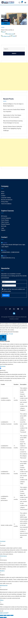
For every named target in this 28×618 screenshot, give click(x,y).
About (2, 193)
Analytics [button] (2, 570)
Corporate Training (6, 197)
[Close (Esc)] (11, 615)
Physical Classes (5, 224)
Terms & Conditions (6, 203)
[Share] (8, 615)
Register (3, 230)
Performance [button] (3, 556)
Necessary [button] (2, 366)
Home (2, 191)
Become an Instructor (6, 199)
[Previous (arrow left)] (1, 617)
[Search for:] (14, 48)
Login (2, 228)
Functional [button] (2, 541)
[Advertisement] (14, 76)
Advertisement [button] (3, 585)
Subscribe (6, 295)
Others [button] (1, 600)
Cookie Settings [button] (4, 334)
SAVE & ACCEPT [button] (4, 613)
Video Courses (5, 222)
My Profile (3, 226)
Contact (3, 195)
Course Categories (6, 218)
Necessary (2, 370)
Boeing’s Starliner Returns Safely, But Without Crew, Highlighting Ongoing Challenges (12, 128)
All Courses (4, 216)
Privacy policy (7, 291)
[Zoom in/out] (1, 615)
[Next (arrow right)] (5, 617)
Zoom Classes (5, 220)
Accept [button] (11, 334)
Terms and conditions (17, 289)
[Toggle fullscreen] (5, 615)
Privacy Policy (4, 201)
